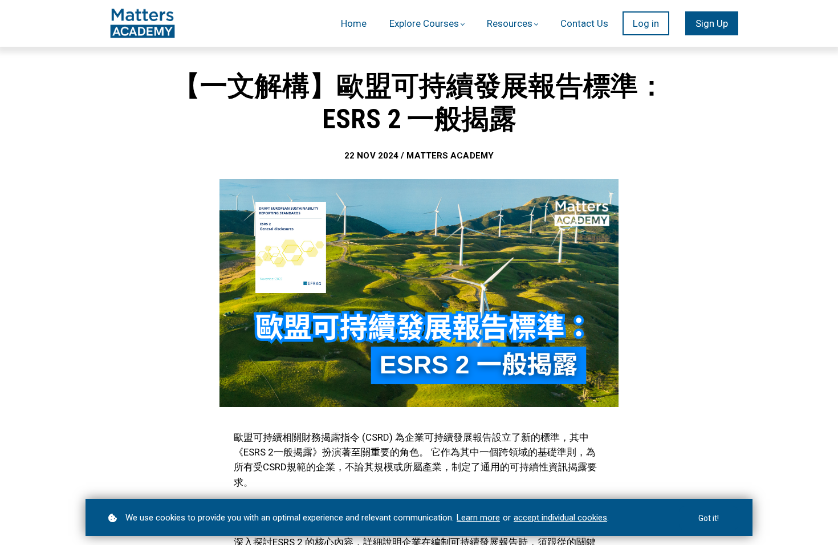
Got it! (708, 518)
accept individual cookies (560, 518)
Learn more (478, 518)
